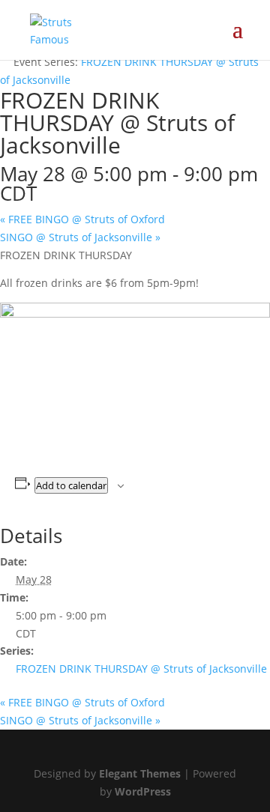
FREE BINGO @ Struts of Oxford (82, 219)
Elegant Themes (140, 773)
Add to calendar (71, 485)
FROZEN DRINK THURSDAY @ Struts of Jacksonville (141, 668)
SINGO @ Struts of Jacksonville (80, 237)
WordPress (143, 791)
